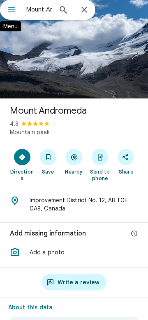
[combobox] (39, 9)
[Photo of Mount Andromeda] (74, 49)
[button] (74, 252)
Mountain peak (30, 132)
